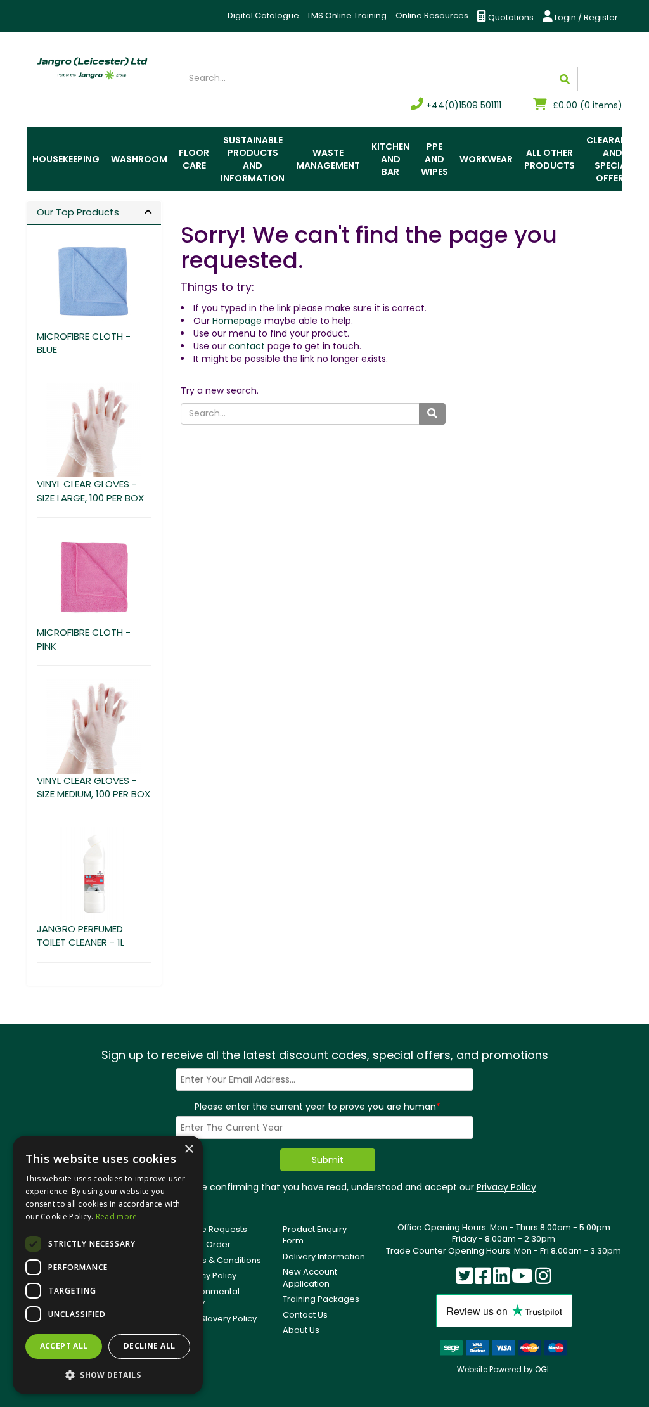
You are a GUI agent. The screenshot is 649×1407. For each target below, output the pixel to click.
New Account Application (310, 1278)
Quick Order (206, 1244)
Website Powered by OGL (503, 1369)
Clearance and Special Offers (612, 159)
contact (247, 346)
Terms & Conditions (221, 1260)
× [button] (188, 1149)
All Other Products (549, 159)
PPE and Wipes (434, 159)
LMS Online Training (347, 16)
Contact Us (305, 1315)
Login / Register (585, 17)
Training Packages (321, 1299)
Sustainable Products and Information (253, 159)
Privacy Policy (506, 1187)
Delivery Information (324, 1256)
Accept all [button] (64, 1345)
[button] (107, 1374)
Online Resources (431, 16)
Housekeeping (66, 159)
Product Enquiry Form (315, 1235)
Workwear (486, 159)
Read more (117, 1216)
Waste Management (328, 159)
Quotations (510, 17)
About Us (301, 1330)
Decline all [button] (149, 1345)
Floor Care (194, 159)
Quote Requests (214, 1229)
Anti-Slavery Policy (219, 1319)
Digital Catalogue (263, 16)
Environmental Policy (210, 1297)
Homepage (237, 320)
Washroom (139, 159)
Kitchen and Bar (390, 159)
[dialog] (108, 1265)
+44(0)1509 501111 (462, 105)
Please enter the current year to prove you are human (317, 1106)
